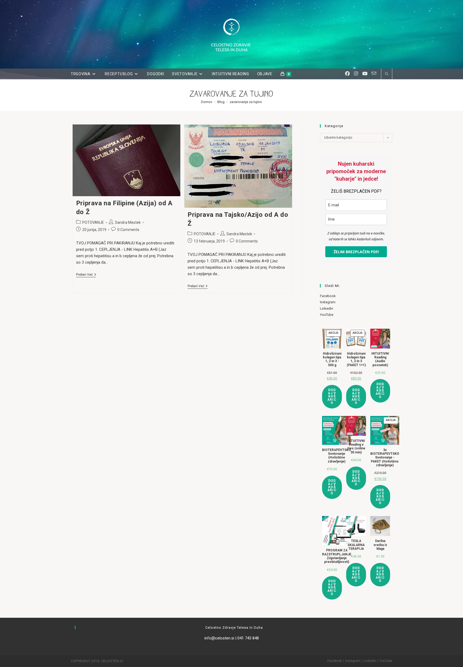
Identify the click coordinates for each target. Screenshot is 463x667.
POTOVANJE (93, 222)
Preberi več (86, 275)
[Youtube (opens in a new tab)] (364, 73)
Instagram (327, 302)
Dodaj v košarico (332, 396)
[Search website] (386, 74)
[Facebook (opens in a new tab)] (347, 73)
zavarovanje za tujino (246, 102)
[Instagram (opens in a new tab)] (356, 73)
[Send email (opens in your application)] (373, 73)
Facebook (328, 296)
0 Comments (128, 230)
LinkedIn (326, 308)
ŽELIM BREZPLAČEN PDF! (356, 251)
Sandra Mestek (128, 222)
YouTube (326, 315)
